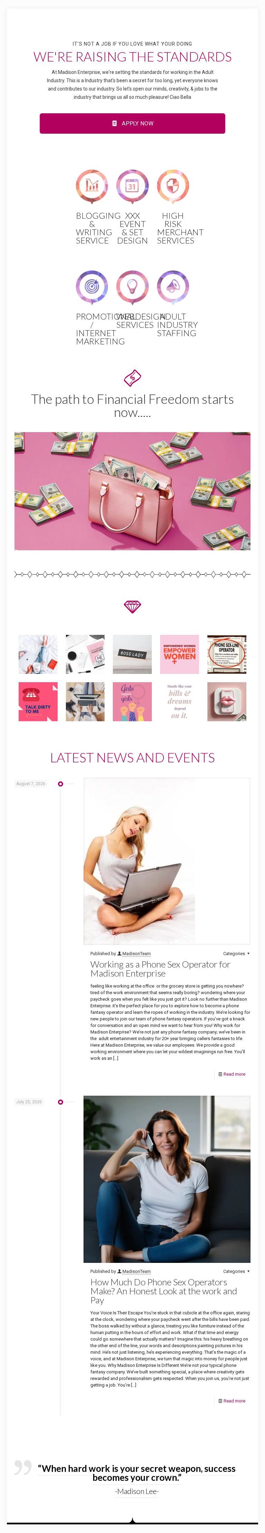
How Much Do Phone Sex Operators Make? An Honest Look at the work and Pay (163, 1290)
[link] (132, 491)
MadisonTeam (136, 953)
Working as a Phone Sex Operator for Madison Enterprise (160, 969)
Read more (234, 1074)
